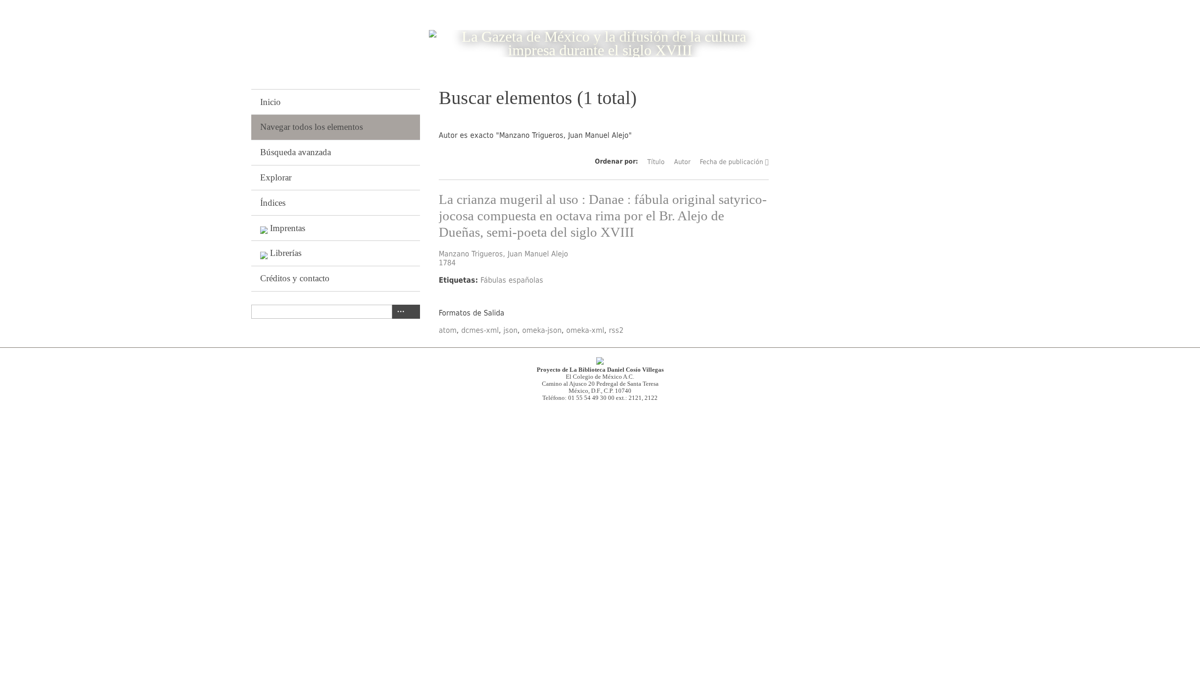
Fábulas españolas (511, 280)
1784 (447, 262)
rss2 (616, 330)
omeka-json (542, 330)
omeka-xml (585, 330)
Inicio (270, 102)
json (510, 330)
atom (448, 330)
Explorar (276, 177)
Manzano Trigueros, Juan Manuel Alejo (503, 253)
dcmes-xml (480, 330)
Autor (682, 161)
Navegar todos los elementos (311, 127)
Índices (272, 203)
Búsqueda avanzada (295, 152)
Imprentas (287, 228)
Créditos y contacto (295, 278)
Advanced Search (399, 312)
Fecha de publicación (731, 161)
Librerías (285, 253)
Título (656, 161)
